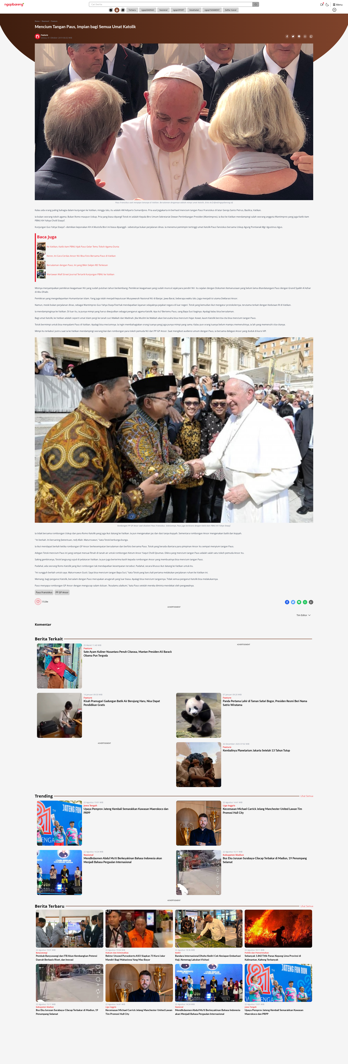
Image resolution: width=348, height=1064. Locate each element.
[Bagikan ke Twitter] (293, 36)
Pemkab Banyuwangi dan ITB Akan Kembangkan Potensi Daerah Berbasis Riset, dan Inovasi (66, 958)
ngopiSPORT (178, 10)
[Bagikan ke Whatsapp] (305, 36)
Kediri (178, 952)
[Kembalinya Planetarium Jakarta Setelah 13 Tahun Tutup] (198, 764)
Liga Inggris (229, 805)
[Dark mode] (327, 4)
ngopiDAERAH (147, 10)
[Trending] (110, 10)
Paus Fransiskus (44, 592)
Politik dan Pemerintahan (257, 952)
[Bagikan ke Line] (299, 36)
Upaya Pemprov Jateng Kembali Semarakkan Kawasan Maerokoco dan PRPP (274, 1012)
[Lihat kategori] (334, 10)
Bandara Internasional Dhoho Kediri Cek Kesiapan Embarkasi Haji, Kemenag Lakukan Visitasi (208, 958)
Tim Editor (302, 615)
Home (37, 21)
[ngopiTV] (322, 4)
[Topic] (122, 10)
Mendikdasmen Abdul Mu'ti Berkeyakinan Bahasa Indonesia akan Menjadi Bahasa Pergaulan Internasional (207, 1012)
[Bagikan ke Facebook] (287, 36)
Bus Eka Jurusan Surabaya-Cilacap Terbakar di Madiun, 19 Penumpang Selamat (67, 1012)
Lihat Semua (307, 796)
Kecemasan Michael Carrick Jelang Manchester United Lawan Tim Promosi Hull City (138, 1012)
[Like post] (38, 601)
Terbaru (132, 10)
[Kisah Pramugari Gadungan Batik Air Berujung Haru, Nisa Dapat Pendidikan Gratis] (59, 715)
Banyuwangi (41, 952)
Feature (54, 21)
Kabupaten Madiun (233, 854)
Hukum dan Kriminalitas (116, 952)
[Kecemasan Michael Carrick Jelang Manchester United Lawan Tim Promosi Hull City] (198, 823)
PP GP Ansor (62, 592)
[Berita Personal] (116, 10)
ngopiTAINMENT (212, 10)
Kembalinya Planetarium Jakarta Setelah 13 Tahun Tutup (256, 750)
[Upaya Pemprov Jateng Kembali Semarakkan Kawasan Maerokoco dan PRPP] (59, 823)
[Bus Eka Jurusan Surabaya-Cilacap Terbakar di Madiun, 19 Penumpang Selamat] (198, 872)
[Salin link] (311, 36)
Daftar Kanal (230, 10)
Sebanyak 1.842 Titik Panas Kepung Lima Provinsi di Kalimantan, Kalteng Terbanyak (273, 958)
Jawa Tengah (90, 805)
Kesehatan (194, 10)
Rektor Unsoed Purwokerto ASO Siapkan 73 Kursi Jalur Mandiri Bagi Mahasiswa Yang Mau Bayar (135, 958)
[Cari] (255, 4)
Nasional (163, 10)
